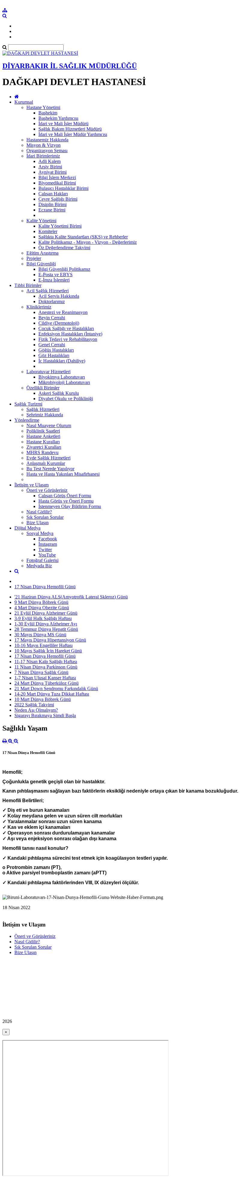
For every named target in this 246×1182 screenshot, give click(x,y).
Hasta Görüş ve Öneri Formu (66, 501)
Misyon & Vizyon (43, 145)
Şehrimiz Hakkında (44, 414)
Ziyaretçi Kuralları (43, 447)
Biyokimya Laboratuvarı (61, 377)
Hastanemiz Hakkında (47, 139)
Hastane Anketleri (43, 436)
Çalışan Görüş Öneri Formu (64, 495)
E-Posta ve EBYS (55, 274)
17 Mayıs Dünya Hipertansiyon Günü (50, 640)
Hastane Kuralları (43, 441)
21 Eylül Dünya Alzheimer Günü (45, 613)
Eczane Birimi (51, 209)
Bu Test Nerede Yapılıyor (50, 468)
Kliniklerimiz (38, 306)
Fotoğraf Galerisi (42, 560)
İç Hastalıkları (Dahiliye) (61, 360)
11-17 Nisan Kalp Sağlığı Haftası (45, 661)
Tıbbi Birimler (27, 285)
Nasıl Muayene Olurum (48, 425)
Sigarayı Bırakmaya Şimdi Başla (45, 715)
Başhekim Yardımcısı (58, 118)
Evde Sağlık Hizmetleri (48, 457)
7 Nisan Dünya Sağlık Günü (41, 672)
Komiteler (47, 231)
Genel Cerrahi (51, 344)
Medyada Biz (39, 565)
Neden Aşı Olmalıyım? (36, 710)
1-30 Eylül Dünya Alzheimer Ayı (45, 623)
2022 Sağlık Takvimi (34, 704)
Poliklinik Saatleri (43, 430)
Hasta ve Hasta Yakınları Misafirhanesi (63, 474)
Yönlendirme (26, 420)
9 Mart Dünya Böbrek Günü (41, 602)
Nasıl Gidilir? (39, 511)
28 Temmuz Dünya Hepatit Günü (46, 629)
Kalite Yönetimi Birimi (60, 226)
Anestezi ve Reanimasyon (63, 312)
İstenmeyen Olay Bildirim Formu (69, 506)
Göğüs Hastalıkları (56, 350)
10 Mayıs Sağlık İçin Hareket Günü (48, 650)
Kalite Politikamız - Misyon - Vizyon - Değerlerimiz (87, 242)
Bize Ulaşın (37, 522)
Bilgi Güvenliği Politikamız (64, 269)
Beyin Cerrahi (51, 317)
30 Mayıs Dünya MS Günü (40, 634)
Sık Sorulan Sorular (45, 517)
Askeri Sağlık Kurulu (58, 393)
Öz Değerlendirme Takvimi (64, 247)
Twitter (45, 549)
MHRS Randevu (42, 452)
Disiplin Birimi (52, 204)
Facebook (47, 538)
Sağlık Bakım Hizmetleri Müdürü (70, 128)
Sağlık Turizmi (28, 403)
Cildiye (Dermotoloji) (58, 323)
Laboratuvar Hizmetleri (48, 371)
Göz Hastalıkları (53, 355)
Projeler (33, 258)
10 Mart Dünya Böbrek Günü (42, 699)
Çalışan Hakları (53, 193)
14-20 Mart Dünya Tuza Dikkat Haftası (51, 693)
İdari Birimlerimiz (43, 155)
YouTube (47, 554)
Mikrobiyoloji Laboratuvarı (64, 382)
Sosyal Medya (39, 533)
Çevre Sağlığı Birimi (57, 199)
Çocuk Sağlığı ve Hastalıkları (66, 328)
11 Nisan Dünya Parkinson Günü (45, 666)
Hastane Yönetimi (43, 107)
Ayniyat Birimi (52, 172)
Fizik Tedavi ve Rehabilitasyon (67, 339)
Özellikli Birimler (42, 387)
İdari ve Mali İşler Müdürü (63, 123)
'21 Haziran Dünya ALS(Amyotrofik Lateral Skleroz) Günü (71, 596)
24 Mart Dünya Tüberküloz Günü (46, 683)
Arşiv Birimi (50, 166)
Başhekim (47, 112)
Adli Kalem (49, 161)
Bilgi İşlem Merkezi (57, 177)
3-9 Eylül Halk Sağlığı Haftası (43, 618)
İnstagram (47, 544)
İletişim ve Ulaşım (31, 484)
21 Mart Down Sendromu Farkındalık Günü (56, 688)
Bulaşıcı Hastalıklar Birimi (63, 188)
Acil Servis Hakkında (58, 296)
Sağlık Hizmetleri (42, 409)
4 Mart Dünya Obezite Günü (41, 607)
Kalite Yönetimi (41, 220)
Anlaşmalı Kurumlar (45, 463)
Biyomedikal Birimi (57, 182)
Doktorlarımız (51, 301)
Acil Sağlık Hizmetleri (47, 290)
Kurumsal (23, 102)
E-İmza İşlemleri (54, 279)
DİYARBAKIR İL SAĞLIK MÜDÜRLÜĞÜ (69, 66)
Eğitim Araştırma (42, 253)
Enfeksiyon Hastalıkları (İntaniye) (70, 333)
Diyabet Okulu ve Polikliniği (65, 398)
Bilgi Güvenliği (41, 263)
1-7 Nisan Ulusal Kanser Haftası (45, 677)
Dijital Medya (27, 527)
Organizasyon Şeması (47, 150)
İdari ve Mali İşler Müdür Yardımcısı (72, 134)
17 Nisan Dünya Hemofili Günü (45, 586)
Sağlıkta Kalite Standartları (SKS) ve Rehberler (83, 236)
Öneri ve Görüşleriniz (47, 490)
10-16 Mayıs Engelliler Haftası (43, 645)
